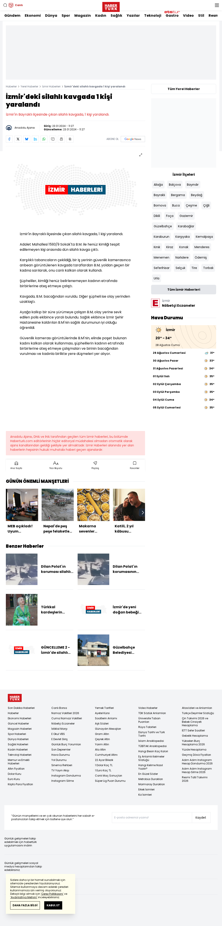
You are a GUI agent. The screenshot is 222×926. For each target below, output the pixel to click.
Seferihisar (162, 268)
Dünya (51, 15)
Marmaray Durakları (151, 784)
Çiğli (206, 205)
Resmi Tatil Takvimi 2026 (194, 779)
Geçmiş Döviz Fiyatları (196, 755)
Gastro (172, 15)
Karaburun (161, 236)
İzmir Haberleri (51, 86)
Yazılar (133, 15)
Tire (194, 268)
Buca (176, 205)
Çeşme (191, 205)
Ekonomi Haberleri (19, 718)
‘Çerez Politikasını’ (52, 894)
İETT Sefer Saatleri (193, 730)
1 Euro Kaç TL (103, 770)
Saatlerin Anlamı (106, 718)
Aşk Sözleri (102, 723)
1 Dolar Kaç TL (104, 765)
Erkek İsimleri (146, 789)
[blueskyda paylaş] (26, 139)
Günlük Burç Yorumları (66, 744)
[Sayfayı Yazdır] (61, 139)
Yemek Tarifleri (104, 708)
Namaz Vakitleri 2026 (65, 713)
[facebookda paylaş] (9, 139)
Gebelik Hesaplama (195, 736)
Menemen (161, 257)
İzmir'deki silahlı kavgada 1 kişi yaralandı (94, 86)
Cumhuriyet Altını (106, 755)
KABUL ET (53, 905)
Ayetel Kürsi (102, 713)
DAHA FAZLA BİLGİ (25, 905)
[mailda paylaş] (52, 139)
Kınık (157, 247)
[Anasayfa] (15, 698)
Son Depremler (60, 749)
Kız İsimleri (145, 795)
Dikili (157, 216)
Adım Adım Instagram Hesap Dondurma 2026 (197, 761)
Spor (66, 15)
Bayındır (193, 184)
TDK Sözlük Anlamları (152, 713)
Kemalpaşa (204, 236)
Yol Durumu (59, 760)
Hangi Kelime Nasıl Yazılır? (150, 766)
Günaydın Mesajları (108, 729)
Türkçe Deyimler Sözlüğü (198, 713)
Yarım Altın (102, 744)
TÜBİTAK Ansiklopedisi (152, 746)
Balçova (175, 184)
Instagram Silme (62, 781)
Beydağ (196, 195)
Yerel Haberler (29, 86)
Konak (183, 247)
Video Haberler (147, 708)
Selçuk (180, 268)
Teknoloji (152, 15)
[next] (143, 512)
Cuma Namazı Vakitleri (66, 718)
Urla (156, 278)
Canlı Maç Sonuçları (108, 775)
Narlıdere (182, 257)
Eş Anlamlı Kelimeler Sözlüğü (151, 758)
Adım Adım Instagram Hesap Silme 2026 (197, 770)
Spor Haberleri (17, 734)
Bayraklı (159, 195)
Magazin (82, 15)
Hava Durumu (60, 755)
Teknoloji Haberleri (19, 755)
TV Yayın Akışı (60, 770)
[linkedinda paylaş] (35, 139)
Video (188, 15)
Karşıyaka (182, 236)
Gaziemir (186, 216)
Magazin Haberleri (20, 729)
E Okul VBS (58, 734)
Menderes (201, 247)
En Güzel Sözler (148, 774)
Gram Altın (102, 734)
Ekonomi (33, 15)
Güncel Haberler (18, 723)
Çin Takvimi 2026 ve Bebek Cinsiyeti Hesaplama (195, 721)
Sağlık (116, 15)
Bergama (178, 195)
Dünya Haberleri (18, 739)
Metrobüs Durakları (150, 779)
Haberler (11, 86)
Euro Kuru (14, 779)
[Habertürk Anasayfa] (111, 6)
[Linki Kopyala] (70, 139)
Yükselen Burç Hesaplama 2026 (193, 742)
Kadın (100, 15)
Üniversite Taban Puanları (149, 720)
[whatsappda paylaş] (44, 139)
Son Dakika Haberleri (21, 708)
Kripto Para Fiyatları (20, 784)
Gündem (12, 15)
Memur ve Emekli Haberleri (18, 761)
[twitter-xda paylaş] (18, 139)
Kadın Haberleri (18, 749)
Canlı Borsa (59, 708)
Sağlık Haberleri (18, 744)
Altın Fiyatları (16, 768)
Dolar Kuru (14, 774)
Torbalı (208, 268)
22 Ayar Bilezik (104, 760)
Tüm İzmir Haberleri (183, 289)
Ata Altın (100, 749)
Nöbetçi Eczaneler (63, 723)
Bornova (160, 205)
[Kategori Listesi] (217, 5)
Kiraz (169, 247)
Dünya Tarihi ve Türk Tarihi (151, 734)
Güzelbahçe (163, 226)
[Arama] (5, 5)
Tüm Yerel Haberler (184, 89)
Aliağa (158, 184)
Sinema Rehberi (61, 765)
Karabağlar (186, 226)
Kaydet (201, 817)
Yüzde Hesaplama (194, 749)
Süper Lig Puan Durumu (110, 781)
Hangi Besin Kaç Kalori (153, 751)
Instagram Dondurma (66, 775)
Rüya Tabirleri (147, 727)
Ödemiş (201, 257)
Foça (169, 216)
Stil (201, 15)
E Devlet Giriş (59, 739)
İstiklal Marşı (59, 729)
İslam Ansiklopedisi (151, 741)
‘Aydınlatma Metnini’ (23, 897)
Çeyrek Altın (102, 739)
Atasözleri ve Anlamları (197, 708)
